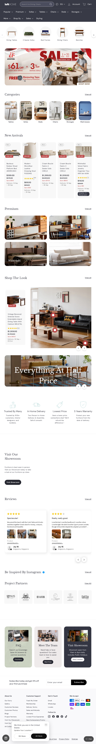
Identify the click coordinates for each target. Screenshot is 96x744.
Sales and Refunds (33, 710)
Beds (64, 12)
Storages (76, 12)
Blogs (7, 714)
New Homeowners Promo (35, 720)
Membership (31, 704)
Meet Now (48, 662)
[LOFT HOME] (10, 4)
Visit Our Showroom (12, 720)
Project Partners (11, 717)
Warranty (29, 714)
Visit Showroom (13, 482)
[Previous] (78, 348)
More (6, 18)
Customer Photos (11, 710)
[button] (11, 549)
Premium (20, 12)
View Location (78, 659)
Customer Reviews (11, 707)
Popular (7, 12)
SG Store (22, 736)
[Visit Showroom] (78, 635)
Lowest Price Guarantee (35, 717)
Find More (18, 659)
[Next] (84, 348)
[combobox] (37, 4)
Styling (39, 18)
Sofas (31, 12)
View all (88, 94)
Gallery (7, 704)
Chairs (54, 12)
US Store (39, 736)
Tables (42, 12)
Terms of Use (52, 739)
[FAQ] (18, 635)
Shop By (17, 18)
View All (88, 583)
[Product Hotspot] (53, 315)
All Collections (10, 727)
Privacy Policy (64, 739)
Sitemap (75, 739)
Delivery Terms (31, 707)
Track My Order (32, 701)
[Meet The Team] (48, 635)
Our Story (8, 701)
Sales (28, 18)
